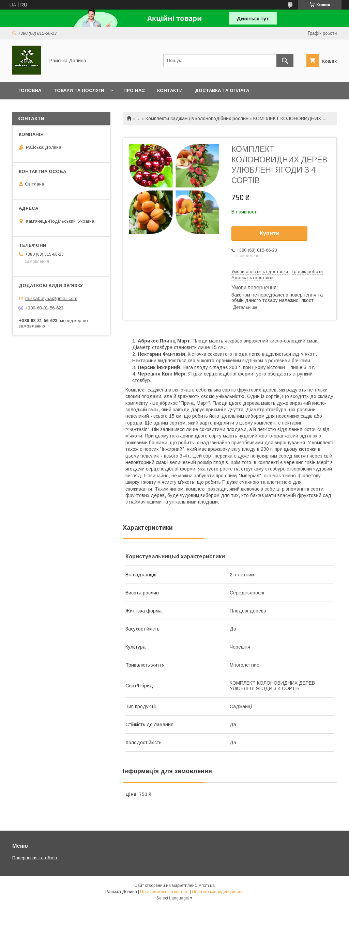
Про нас (134, 90)
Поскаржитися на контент (164, 891)
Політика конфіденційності (218, 891)
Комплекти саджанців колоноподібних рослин (197, 118)
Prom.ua (207, 885)
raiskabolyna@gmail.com (51, 298)
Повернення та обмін (34, 857)
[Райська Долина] (26, 73)
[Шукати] (284, 60)
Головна (29, 90)
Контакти (170, 90)
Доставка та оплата (222, 90)
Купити (269, 233)
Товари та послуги (79, 90)
